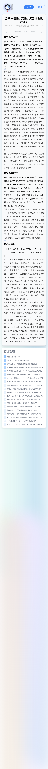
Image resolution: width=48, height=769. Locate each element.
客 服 (40, 7)
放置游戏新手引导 (12, 357)
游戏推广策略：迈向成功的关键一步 (18, 360)
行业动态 (9, 351)
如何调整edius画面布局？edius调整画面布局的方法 (24, 407)
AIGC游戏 (14, 25)
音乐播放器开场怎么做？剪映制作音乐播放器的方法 (24, 367)
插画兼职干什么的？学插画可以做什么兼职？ (21, 410)
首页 (7, 25)
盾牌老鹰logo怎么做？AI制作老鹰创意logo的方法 (23, 371)
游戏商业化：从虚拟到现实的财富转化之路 (21, 364)
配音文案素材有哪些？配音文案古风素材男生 (21, 403)
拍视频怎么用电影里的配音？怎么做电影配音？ (22, 399)
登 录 (29, 7)
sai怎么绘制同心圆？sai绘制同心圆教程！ (20, 421)
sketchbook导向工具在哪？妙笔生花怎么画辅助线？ (24, 424)
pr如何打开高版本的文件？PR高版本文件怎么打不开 (24, 378)
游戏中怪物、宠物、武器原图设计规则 (29, 25)
